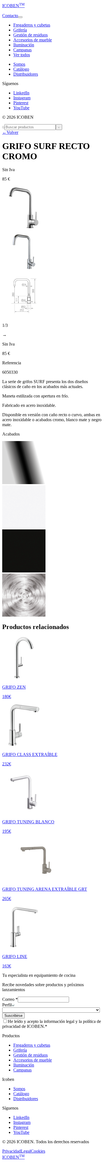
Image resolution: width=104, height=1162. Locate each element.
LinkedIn (21, 93)
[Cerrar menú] (59, 127)
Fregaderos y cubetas (31, 25)
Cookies (38, 1151)
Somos (19, 64)
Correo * (10, 999)
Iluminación (23, 45)
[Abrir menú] (20, 17)
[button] (52, 10)
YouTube (21, 107)
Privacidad (11, 1151)
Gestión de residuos (30, 35)
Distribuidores (25, 74)
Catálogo (21, 69)
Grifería (20, 30)
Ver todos (21, 54)
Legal (26, 1151)
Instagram (22, 97)
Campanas (22, 49)
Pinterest (20, 102)
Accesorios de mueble (32, 40)
